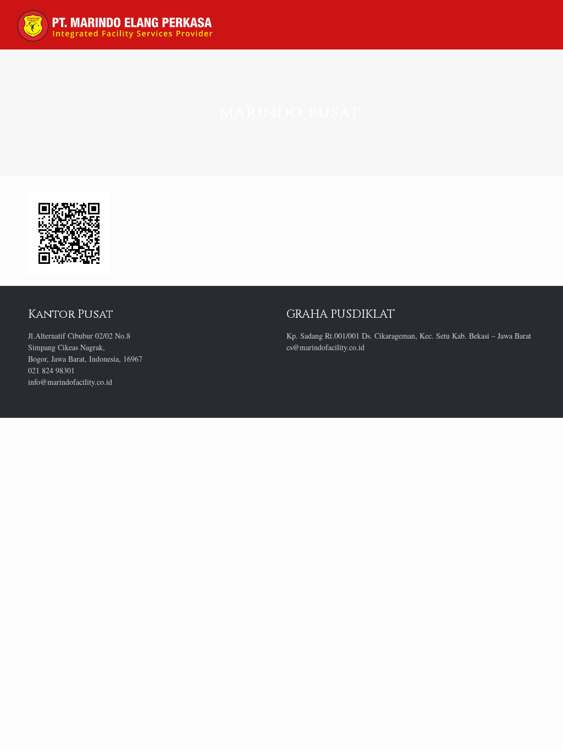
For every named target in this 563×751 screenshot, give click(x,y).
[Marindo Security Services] (114, 24)
